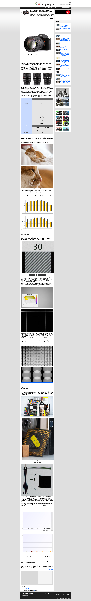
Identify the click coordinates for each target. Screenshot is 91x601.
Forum (59, 7)
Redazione (42, 593)
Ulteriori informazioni (67, 594)
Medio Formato (37, 7)
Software (46, 7)
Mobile (48, 596)
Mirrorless (28, 7)
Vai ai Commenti (50, 569)
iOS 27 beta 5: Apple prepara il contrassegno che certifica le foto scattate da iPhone (64, 75)
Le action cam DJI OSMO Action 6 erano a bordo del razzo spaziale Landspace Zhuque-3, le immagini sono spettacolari (65, 40)
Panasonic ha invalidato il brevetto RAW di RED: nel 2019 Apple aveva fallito (65, 82)
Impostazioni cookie (49, 593)
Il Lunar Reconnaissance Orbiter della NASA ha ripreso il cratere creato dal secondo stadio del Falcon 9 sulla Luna (64, 54)
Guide (56, 7)
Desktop (43, 596)
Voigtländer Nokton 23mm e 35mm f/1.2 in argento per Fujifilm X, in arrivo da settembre (65, 50)
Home (22, 7)
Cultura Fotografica (51, 7)
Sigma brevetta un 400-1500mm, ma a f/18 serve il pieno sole (65, 43)
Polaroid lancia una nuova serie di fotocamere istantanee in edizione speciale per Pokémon (65, 58)
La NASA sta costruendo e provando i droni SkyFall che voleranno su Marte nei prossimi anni (64, 65)
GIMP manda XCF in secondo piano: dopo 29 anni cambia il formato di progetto (64, 61)
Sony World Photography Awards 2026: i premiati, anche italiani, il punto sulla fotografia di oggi (65, 29)
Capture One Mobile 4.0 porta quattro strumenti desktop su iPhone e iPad (64, 46)
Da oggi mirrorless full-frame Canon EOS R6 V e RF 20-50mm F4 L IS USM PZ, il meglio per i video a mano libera (65, 25)
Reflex (25, 7)
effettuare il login (27, 588)
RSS (45, 593)
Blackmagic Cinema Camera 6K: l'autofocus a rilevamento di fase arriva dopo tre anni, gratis (65, 72)
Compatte (32, 7)
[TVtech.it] (31, 594)
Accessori (41, 7)
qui (34, 590)
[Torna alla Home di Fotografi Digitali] (45, 5)
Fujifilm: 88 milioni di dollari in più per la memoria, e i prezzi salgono (65, 68)
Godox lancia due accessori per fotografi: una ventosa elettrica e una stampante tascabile (64, 36)
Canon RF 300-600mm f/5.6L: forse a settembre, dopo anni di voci (64, 79)
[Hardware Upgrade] (26, 594)
